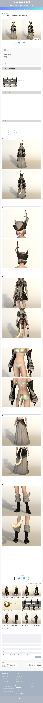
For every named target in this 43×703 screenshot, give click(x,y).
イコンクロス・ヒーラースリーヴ (13, 130)
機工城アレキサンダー (19, 676)
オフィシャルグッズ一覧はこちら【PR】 (21, 9)
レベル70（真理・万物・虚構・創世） (8, 689)
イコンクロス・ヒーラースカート (13, 132)
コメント (4, 633)
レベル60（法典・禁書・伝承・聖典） (8, 688)
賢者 (40, 583)
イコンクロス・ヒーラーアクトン (13, 128)
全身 (6, 57)
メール (3, 647)
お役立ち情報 (25, 5)
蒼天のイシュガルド (5, 676)
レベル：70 (30, 681)
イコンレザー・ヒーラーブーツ (13, 134)
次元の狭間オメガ (18, 678)
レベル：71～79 (31, 683)
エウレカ (20, 5)
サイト (3, 651)
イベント (31, 5)
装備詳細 (5, 56)
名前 (2, 643)
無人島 (16, 5)
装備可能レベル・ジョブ (7, 54)
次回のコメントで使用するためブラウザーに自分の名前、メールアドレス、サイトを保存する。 (16, 654)
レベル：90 (30, 687)
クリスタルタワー (18, 687)
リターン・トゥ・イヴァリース (20, 690)
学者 (34, 583)
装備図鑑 (11, 5)
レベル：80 (30, 684)
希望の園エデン (18, 679)
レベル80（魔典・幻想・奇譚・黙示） (8, 691)
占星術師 (32, 583)
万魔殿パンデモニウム (19, 681)
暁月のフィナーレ (5, 681)
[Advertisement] (21, 109)
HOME (22, 698)
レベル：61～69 (31, 680)
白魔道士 (37, 583)
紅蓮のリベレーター (5, 678)
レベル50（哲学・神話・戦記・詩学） (8, 686)
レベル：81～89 (31, 686)
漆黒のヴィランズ (5, 679)
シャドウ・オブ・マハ (19, 688)
